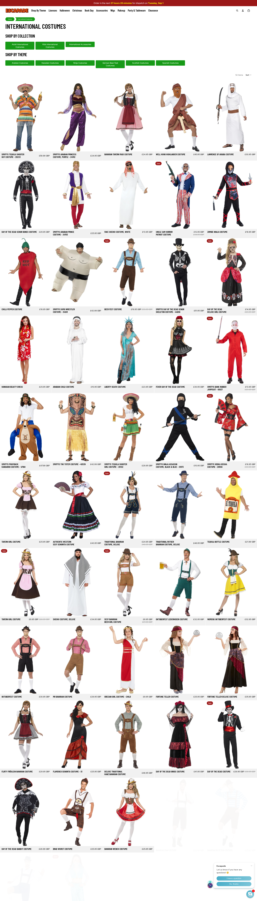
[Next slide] (47, 117)
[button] (249, 75)
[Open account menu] (243, 11)
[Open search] (237, 11)
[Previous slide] (4, 117)
